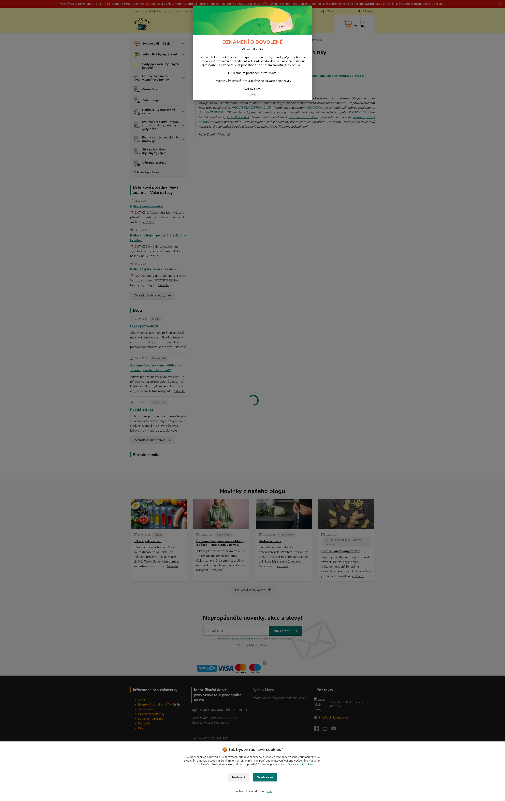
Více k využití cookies (300, 764)
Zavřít (252, 94)
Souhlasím (265, 777)
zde (269, 791)
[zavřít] (304, 11)
